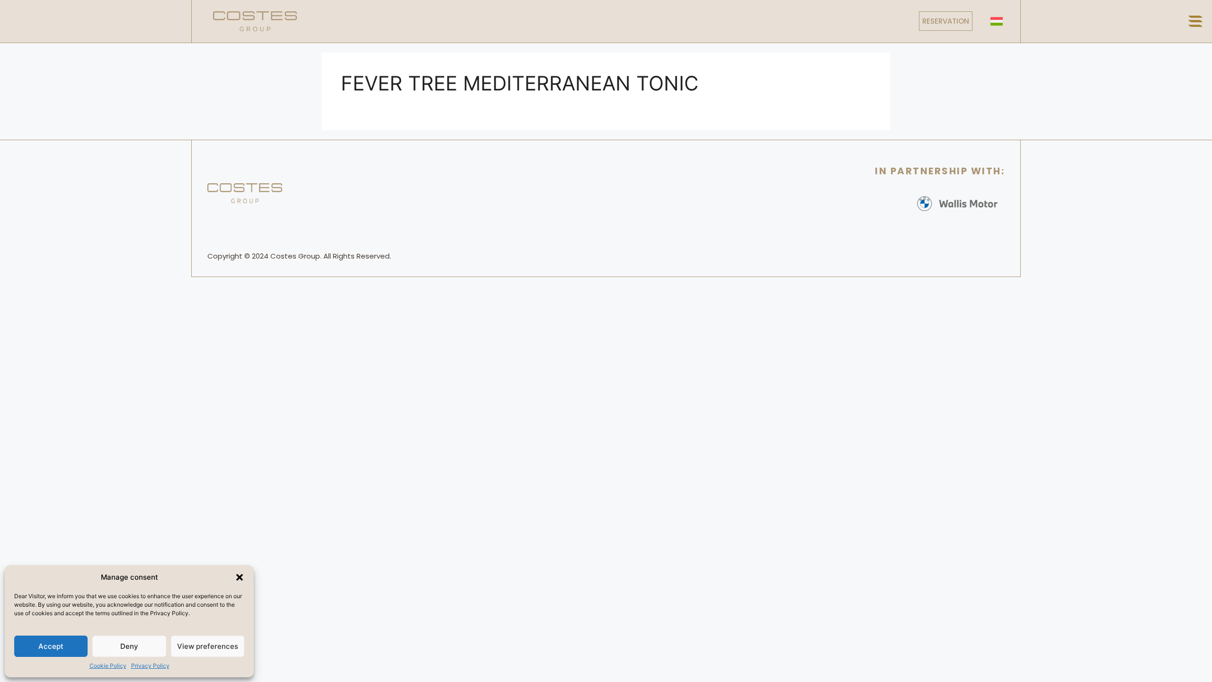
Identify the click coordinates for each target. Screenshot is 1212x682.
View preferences (207, 646)
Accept (50, 646)
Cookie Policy (107, 665)
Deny (129, 646)
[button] (239, 577)
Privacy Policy (150, 665)
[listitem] (300, 256)
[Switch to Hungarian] (996, 21)
